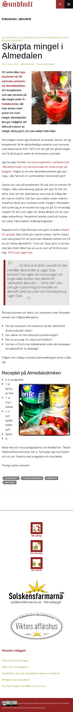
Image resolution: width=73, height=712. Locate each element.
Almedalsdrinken (32, 478)
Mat (66, 37)
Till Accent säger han (19, 252)
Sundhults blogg (18, 3)
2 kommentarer (45, 64)
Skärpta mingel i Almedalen (32, 51)
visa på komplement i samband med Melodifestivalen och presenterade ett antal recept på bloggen (35, 166)
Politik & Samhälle (12, 40)
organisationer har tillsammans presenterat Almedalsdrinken (14, 79)
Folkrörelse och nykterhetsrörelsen (41, 37)
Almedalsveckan (14, 101)
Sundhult (35, 703)
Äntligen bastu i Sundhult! (16, 679)
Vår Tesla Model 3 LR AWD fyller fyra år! (24, 686)
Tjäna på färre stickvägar (15, 660)
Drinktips (52, 478)
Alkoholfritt (10, 37)
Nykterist (10, 482)
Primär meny (68, 4)
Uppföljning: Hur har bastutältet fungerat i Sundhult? (31, 673)
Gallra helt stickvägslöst (15, 666)
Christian (28, 64)
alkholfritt (11, 478)
